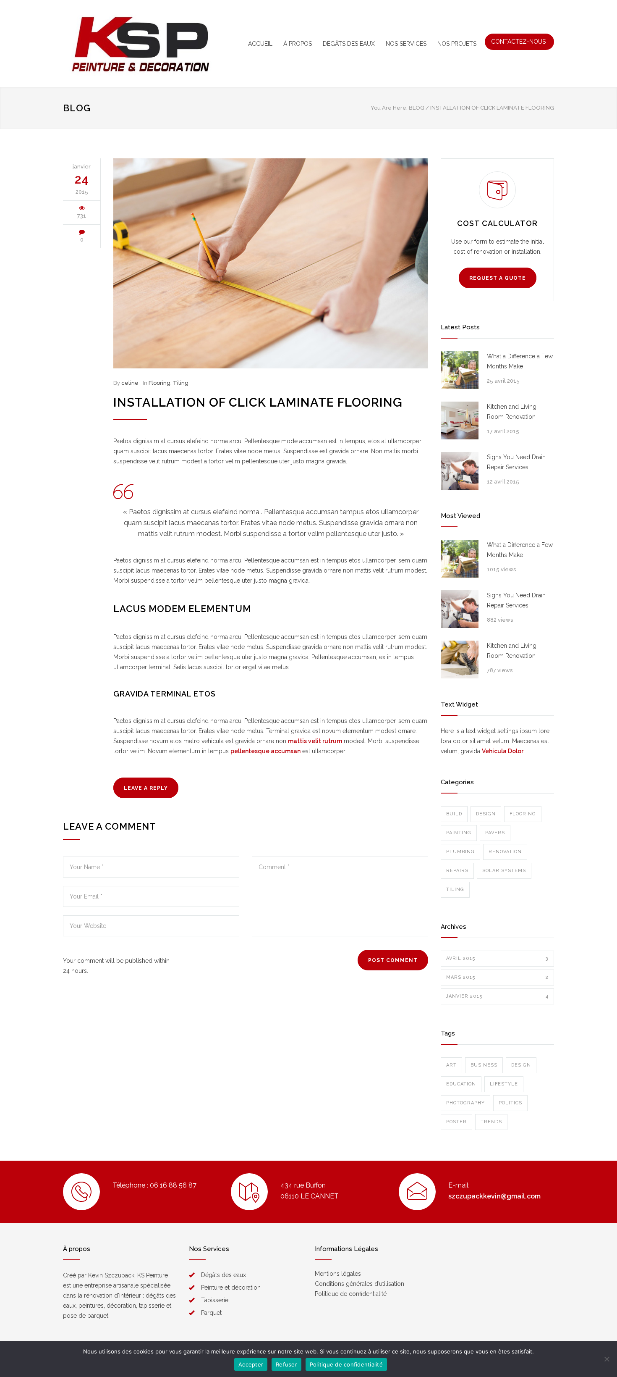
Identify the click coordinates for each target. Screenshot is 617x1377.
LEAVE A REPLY (146, 788)
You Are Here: (389, 108)
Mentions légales (338, 1273)
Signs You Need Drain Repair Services (516, 462)
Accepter (250, 1364)
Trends (491, 1122)
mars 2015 (497, 977)
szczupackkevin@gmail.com (494, 1196)
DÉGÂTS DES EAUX (349, 43)
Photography (465, 1103)
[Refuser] (606, 1359)
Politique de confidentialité (351, 1293)
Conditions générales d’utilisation (359, 1283)
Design (486, 814)
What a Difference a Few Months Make (520, 361)
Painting (458, 833)
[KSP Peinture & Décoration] (140, 43)
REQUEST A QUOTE (497, 278)
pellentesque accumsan (265, 751)
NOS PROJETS (456, 43)
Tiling (180, 383)
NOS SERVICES (406, 43)
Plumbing (460, 851)
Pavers (495, 833)
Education (461, 1084)
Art (451, 1065)
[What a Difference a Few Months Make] (459, 370)
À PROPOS (297, 43)
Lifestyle (504, 1084)
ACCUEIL (260, 43)
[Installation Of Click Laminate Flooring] (270, 263)
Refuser (286, 1364)
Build (454, 814)
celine (130, 383)
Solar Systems (504, 870)
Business (484, 1065)
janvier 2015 (497, 996)
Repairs (457, 870)
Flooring (159, 383)
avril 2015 (497, 958)
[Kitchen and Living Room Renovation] (459, 420)
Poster (456, 1122)
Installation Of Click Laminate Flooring (258, 402)
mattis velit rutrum (315, 741)
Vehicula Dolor (502, 751)
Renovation (505, 851)
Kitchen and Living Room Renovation (511, 411)
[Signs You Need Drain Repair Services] (459, 471)
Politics (510, 1103)
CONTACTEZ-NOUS (518, 41)
